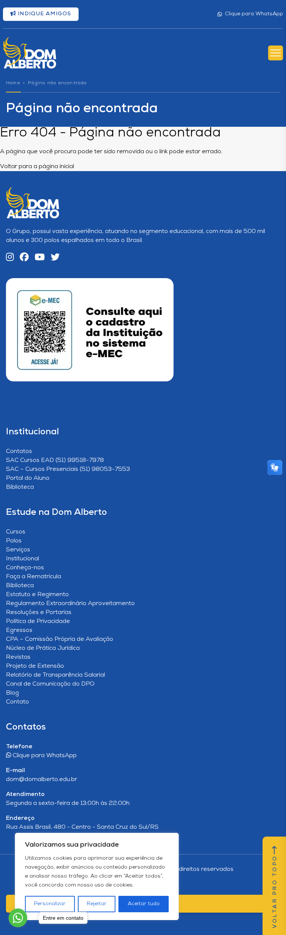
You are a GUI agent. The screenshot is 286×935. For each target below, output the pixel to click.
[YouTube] (40, 257)
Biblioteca (20, 487)
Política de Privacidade (38, 621)
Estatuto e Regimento (37, 595)
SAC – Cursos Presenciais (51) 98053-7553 (68, 469)
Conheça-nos (25, 568)
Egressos (19, 630)
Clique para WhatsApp (254, 14)
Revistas (18, 657)
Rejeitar (97, 904)
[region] (97, 876)
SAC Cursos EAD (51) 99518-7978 (55, 460)
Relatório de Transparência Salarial (55, 675)
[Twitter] (55, 257)
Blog (12, 693)
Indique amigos (43, 14)
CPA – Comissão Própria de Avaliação (59, 639)
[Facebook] (24, 257)
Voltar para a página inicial (37, 167)
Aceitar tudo (144, 904)
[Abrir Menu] (275, 52)
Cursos (15, 532)
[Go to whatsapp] (18, 918)
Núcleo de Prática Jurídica (43, 648)
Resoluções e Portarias (39, 613)
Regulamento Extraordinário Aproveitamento (70, 604)
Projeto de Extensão (35, 666)
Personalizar (50, 904)
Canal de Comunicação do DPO (50, 684)
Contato (17, 702)
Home (13, 83)
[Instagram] (10, 257)
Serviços (18, 550)
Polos (14, 541)
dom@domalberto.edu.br (41, 780)
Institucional (22, 559)
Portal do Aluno (28, 478)
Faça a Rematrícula (33, 577)
